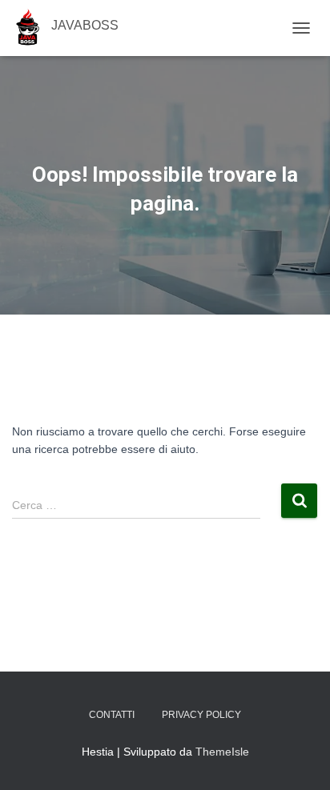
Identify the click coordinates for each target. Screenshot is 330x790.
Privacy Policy (201, 714)
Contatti (112, 714)
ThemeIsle (222, 751)
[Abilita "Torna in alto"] (298, 758)
